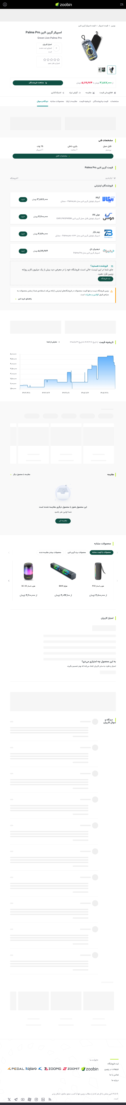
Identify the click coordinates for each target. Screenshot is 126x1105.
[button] (64, 199)
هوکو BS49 (63, 586)
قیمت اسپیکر (103, 25)
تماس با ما (114, 1075)
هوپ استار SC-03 (28, 586)
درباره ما (115, 1080)
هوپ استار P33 (98, 586)
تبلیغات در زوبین (111, 1069)
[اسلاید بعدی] (9, 581)
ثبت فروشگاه (113, 1064)
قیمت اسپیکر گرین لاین (86, 25)
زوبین (113, 25)
